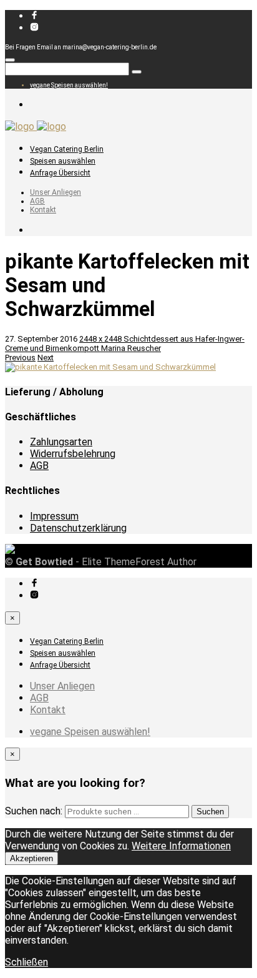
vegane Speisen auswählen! (69, 85)
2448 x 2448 (101, 338)
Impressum (54, 516)
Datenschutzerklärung (78, 528)
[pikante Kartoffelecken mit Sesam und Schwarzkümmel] (110, 367)
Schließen (26, 962)
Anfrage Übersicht (60, 173)
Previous (20, 357)
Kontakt (43, 209)
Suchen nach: (33, 811)
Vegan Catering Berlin (67, 149)
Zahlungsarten (61, 442)
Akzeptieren (31, 858)
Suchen (210, 811)
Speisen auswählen (62, 161)
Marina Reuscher (131, 348)
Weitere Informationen (181, 846)
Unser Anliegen (55, 192)
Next (45, 357)
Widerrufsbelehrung (72, 454)
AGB (37, 201)
